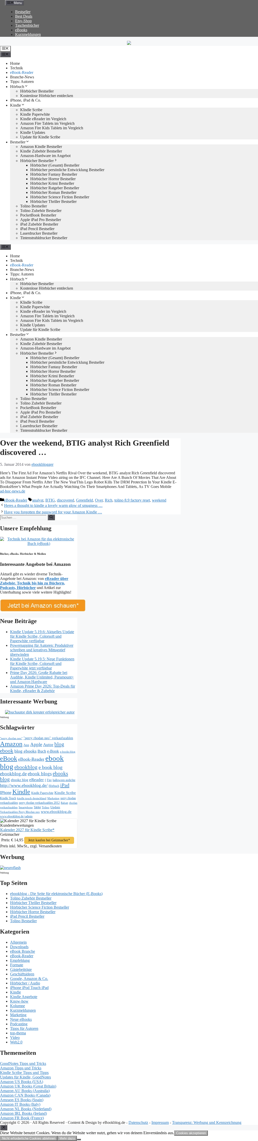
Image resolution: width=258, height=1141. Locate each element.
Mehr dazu (67, 1138)
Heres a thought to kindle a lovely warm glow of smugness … (53, 505)
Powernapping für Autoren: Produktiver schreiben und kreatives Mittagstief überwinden (41, 650)
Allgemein (18, 942)
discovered (65, 500)
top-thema (18, 1033)
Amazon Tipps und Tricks (20, 1068)
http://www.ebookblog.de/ (24, 785)
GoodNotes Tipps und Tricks (23, 1063)
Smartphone (26, 807)
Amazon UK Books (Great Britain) (28, 1086)
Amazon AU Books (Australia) (25, 1091)
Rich (108, 500)
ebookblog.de (13, 773)
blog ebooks (25, 751)
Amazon (11, 744)
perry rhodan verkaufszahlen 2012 (39, 803)
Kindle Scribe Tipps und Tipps (24, 1072)
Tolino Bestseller (33, 206)
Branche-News (22, 77)
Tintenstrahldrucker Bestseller (43, 238)
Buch (42, 751)
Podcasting (18, 1024)
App (26, 745)
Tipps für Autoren (24, 1028)
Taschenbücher (27, 25)
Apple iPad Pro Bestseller (40, 220)
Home (15, 63)
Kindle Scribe (65, 793)
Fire (49, 780)
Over (99, 500)
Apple (36, 744)
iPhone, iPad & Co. (25, 100)
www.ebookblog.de (56, 812)
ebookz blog (19, 780)
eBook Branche (22, 951)
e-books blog (67, 751)
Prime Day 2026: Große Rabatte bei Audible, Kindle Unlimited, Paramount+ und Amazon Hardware (42, 677)
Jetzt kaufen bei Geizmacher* (49, 840)
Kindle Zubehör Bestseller (41, 151)
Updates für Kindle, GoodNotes (25, 1077)
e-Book (53, 751)
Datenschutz (138, 1122)
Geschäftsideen (22, 974)
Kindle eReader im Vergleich (43, 119)
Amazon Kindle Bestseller (41, 146)
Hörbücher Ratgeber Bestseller (54, 188)
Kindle (15, 105)
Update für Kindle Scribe (40, 137)
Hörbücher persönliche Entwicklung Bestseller (67, 170)
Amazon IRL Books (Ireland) (23, 1113)
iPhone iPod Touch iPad (29, 987)
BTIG (50, 500)
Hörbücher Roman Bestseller (53, 192)
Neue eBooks (21, 1019)
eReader (36, 779)
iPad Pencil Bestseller (37, 229)
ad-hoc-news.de (12, 491)
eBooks (21, 30)
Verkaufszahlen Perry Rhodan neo (20, 811)
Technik (16, 68)
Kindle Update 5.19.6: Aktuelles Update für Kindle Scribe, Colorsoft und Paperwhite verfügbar (42, 636)
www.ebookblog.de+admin (16, 816)
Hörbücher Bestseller (37, 91)
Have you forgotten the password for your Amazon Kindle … (53, 512)
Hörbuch (17, 86)
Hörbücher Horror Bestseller (53, 179)
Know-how (19, 1001)
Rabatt (64, 802)
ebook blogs (40, 773)
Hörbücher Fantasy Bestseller (53, 174)
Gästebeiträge (21, 969)
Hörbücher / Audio (25, 983)
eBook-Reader (21, 72)
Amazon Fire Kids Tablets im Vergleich (51, 128)
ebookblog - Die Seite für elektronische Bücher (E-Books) (56, 893)
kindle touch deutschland (31, 798)
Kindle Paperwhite (35, 114)
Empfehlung (20, 960)
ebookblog (26, 767)
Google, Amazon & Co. (29, 978)
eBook (8, 758)
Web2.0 (16, 1042)
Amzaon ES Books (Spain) (21, 1100)
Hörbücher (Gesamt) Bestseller (54, 165)
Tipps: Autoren (22, 81)
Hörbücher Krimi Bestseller (52, 183)
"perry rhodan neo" (11, 738)
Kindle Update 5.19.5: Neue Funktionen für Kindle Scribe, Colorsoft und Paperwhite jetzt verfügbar (42, 663)
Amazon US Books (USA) (21, 1082)
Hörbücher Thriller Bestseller (53, 201)
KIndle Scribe (31, 110)
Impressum (160, 1122)
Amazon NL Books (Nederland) (25, 1109)
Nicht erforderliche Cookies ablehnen (28, 1138)
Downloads (19, 947)
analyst (37, 500)
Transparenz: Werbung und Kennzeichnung (206, 1122)
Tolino (45, 807)
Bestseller (22, 12)
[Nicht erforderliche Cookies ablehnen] (79, 1139)
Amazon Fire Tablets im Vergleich (47, 123)
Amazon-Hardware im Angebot (45, 155)
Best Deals (23, 16)
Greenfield (84, 500)
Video (15, 1037)
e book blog (50, 767)
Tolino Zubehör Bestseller (40, 210)
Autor (48, 744)
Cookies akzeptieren (191, 1133)
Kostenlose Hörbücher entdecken (46, 96)
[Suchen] (51, 517)
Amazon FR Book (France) (22, 1118)
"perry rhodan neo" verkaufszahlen (48, 738)
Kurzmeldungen (28, 34)
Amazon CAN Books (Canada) (25, 1095)
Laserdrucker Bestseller (38, 233)
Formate (16, 965)
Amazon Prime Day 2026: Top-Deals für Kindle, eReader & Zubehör (42, 688)
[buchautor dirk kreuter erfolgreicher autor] (40, 712)
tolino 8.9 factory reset (132, 500)
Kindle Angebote (23, 997)
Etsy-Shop (23, 21)
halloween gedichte (64, 780)
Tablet (37, 807)
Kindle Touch (8, 798)
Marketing (53, 798)
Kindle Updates (32, 132)
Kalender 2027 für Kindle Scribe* (27, 830)
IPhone (5, 792)
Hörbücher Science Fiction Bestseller (59, 197)
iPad (64, 785)
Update (55, 807)
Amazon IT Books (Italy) (20, 1104)
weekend (159, 500)
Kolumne (17, 1006)
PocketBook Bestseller (38, 215)
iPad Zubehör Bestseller (39, 224)
